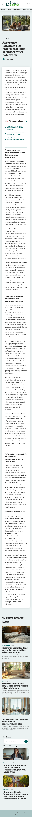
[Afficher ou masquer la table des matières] (25, 122)
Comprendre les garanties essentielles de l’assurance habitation (15, 127)
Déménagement (6, 645)
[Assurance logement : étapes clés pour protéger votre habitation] (16, 670)
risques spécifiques (13, 95)
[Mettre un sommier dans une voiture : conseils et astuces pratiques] (16, 634)
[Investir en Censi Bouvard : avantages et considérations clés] (16, 706)
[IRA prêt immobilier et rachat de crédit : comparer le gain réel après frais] (16, 754)
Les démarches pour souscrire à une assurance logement (16, 133)
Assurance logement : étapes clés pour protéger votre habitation (15, 686)
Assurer (7, 38)
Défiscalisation (5, 717)
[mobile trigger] (3, 4)
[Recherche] (24, 4)
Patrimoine (6, 789)
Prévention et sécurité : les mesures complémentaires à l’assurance (15, 139)
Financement (6, 763)
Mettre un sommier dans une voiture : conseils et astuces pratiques (15, 650)
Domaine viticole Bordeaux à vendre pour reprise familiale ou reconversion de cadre (15, 795)
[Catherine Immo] (12, 4)
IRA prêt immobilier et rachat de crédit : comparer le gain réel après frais (15, 768)
